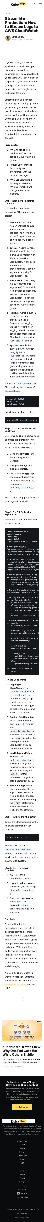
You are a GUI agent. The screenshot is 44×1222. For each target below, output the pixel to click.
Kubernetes (22, 1156)
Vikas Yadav (18, 37)
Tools (22, 1159)
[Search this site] (35, 4)
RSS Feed (24, 1198)
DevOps (22, 1148)
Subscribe (23, 1107)
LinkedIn (24, 1193)
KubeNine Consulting (15, 984)
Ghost (26, 1217)
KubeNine (23, 1213)
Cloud (8, 13)
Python (22, 1152)
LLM (22, 1163)
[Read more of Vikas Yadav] (8, 38)
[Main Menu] (40, 4)
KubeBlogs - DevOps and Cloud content (19, 1209)
